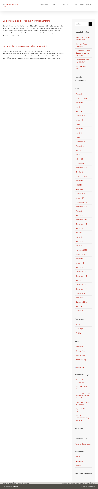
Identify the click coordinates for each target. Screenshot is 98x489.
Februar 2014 (80, 293)
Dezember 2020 (81, 202)
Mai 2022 (79, 155)
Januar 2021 (80, 198)
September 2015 (81, 276)
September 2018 (81, 254)
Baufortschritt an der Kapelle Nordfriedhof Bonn (26, 21)
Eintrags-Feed (80, 351)
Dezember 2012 (81, 302)
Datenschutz (91, 486)
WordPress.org (81, 360)
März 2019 (79, 241)
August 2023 (80, 129)
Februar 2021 (80, 194)
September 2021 (81, 176)
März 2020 (79, 215)
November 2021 (81, 168)
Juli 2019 (79, 233)
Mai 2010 (79, 306)
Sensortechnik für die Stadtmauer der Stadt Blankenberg (83, 53)
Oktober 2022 (80, 137)
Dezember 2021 (81, 163)
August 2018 (80, 259)
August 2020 (80, 211)
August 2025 (80, 94)
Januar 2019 (80, 246)
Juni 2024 (79, 107)
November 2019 (81, 220)
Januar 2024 (80, 120)
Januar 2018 (80, 263)
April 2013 (79, 298)
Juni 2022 (79, 150)
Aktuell (78, 324)
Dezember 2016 (81, 272)
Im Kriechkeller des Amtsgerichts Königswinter (26, 46)
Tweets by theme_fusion (83, 444)
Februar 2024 (80, 116)
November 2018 (81, 250)
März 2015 (79, 280)
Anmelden (79, 347)
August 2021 (80, 181)
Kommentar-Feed (81, 355)
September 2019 (81, 224)
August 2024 (80, 103)
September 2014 (81, 289)
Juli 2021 (79, 185)
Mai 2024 (79, 111)
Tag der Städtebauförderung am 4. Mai (82, 417)
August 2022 (80, 146)
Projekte (78, 333)
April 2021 (79, 189)
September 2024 (81, 98)
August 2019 (80, 228)
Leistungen (79, 329)
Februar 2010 (80, 311)
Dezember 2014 (81, 285)
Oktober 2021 (80, 172)
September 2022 (81, 142)
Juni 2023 (79, 133)
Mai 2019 (79, 237)
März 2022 (79, 159)
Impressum (84, 486)
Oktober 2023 (80, 124)
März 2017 (79, 267)
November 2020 (81, 207)
